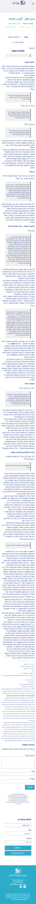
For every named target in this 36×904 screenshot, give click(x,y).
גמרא (31, 23)
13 (24, 599)
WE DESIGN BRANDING (16, 899)
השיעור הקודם (13, 37)
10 (25, 458)
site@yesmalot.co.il (12, 896)
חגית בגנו (9, 897)
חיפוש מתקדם (18, 853)
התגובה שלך (29, 755)
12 (25, 596)
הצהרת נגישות (11, 894)
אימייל (32, 779)
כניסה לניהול (26, 897)
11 (20, 538)
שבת (24, 23)
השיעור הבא (19, 42)
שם (33, 771)
